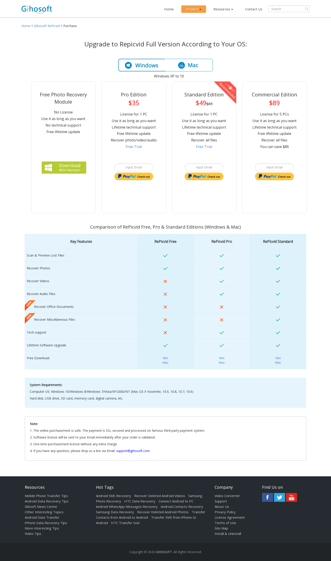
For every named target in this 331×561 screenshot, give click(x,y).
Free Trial (134, 146)
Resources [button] (221, 9)
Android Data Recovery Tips (46, 501)
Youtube (291, 497)
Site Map (221, 528)
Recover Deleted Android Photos (163, 512)
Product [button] (192, 9)
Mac (165, 362)
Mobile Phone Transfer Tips (46, 495)
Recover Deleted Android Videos (159, 495)
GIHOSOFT (164, 552)
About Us (222, 506)
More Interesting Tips (42, 528)
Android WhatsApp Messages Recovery (127, 506)
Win (165, 358)
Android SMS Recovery (113, 495)
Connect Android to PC (176, 501)
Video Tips (33, 533)
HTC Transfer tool (125, 522)
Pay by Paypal (133, 177)
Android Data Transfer (42, 517)
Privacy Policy (225, 512)
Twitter (279, 497)
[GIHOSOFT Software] (36, 11)
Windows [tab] (142, 65)
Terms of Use (225, 522)
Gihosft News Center (41, 506)
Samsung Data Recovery (115, 512)
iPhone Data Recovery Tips (46, 522)
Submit (306, 8)
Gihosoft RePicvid (47, 26)
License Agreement (230, 517)
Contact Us (253, 9)
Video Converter (227, 495)
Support (221, 501)
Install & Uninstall (228, 533)
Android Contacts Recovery (182, 506)
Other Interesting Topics (44, 512)
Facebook (267, 497)
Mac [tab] (189, 65)
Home (169, 9)
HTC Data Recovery (139, 501)
